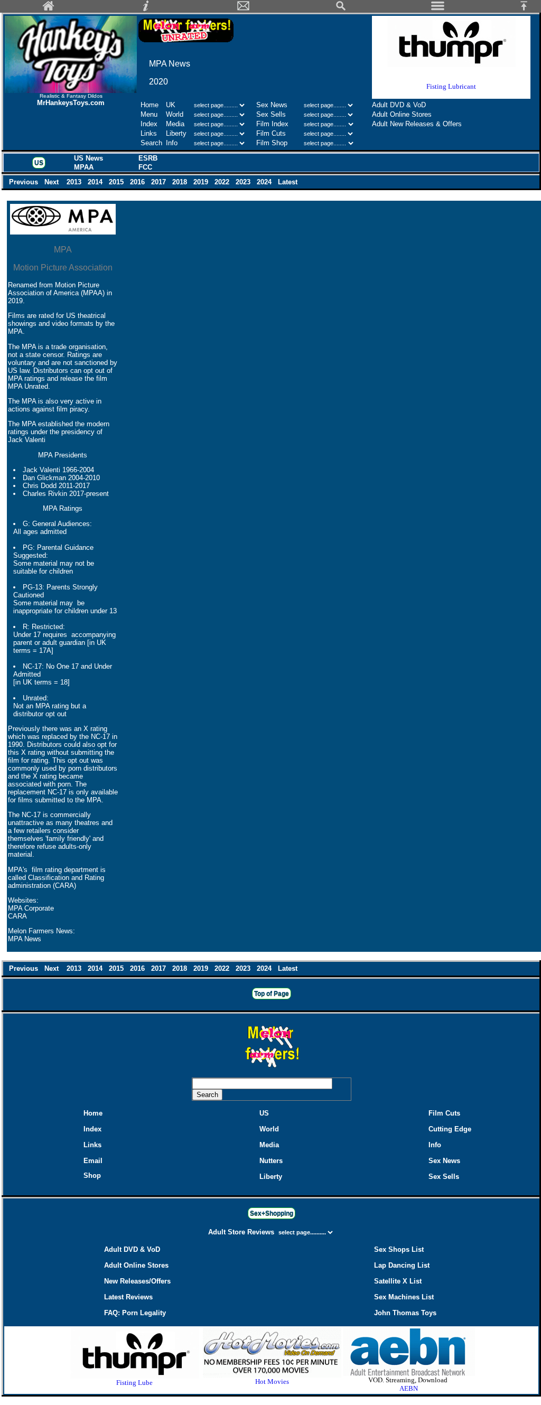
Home (149, 105)
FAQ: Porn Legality (135, 1313)
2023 (244, 182)
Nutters (271, 1161)
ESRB (147, 158)
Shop (92, 1175)
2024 (265, 182)
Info (172, 143)
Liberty (176, 133)
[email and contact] (243, 9)
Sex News (271, 105)
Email (92, 1161)
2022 (223, 182)
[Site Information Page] (145, 9)
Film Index (272, 124)
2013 (75, 182)
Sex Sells (271, 114)
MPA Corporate (31, 908)
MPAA (84, 167)
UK (170, 105)
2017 (159, 182)
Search (151, 143)
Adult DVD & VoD (399, 105)
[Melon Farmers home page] (271, 1067)
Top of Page (271, 993)
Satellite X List (398, 1281)
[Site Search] (340, 9)
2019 (201, 182)
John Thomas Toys (405, 1313)
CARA (17, 916)
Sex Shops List (399, 1249)
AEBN (408, 1388)
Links (149, 133)
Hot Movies (272, 1381)
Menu (149, 114)
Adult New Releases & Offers (417, 124)
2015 (117, 182)
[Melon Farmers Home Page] (48, 9)
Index (149, 124)
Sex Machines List (404, 1297)
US (38, 162)
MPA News (24, 939)
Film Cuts (271, 133)
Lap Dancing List (402, 1265)
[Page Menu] (438, 9)
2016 (138, 182)
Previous (24, 182)
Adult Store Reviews (242, 1232)
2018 (180, 182)
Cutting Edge (449, 1129)
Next (52, 182)
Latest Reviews (128, 1297)
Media (175, 124)
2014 (96, 182)
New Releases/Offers (137, 1281)
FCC (145, 167)
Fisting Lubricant (451, 86)
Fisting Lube (134, 1383)
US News (88, 158)
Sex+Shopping (271, 1213)
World (175, 114)
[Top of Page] (527, 9)
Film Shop (271, 143)
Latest (288, 182)
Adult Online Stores (402, 114)
